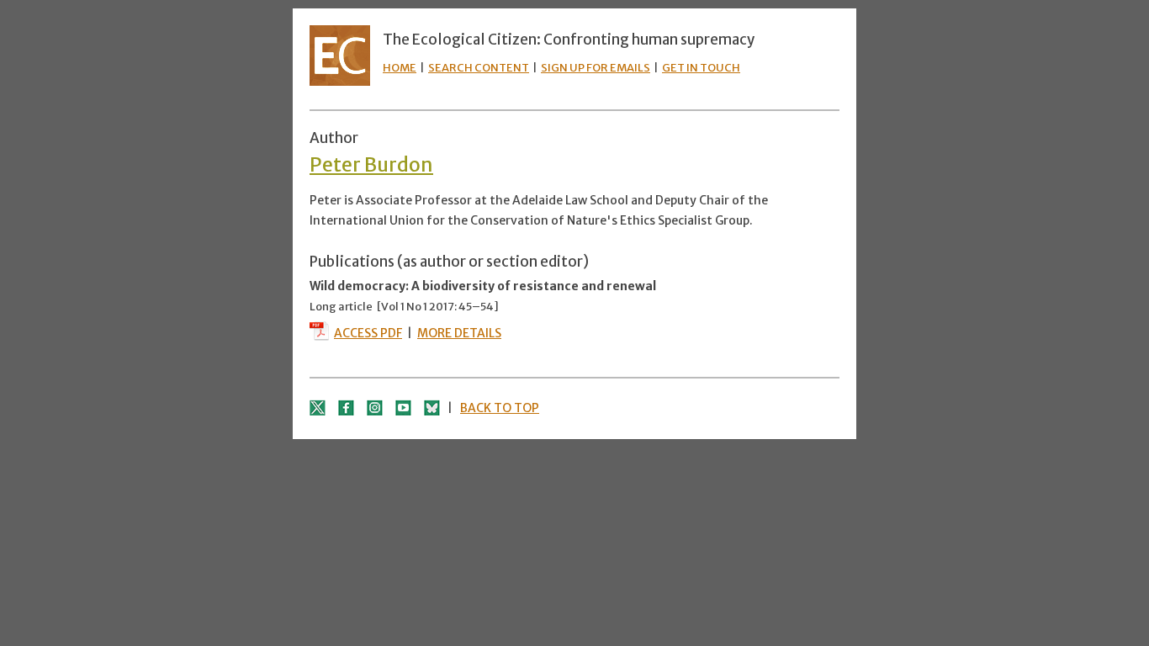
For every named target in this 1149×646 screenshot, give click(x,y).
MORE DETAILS (459, 333)
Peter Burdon (371, 164)
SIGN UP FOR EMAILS (595, 68)
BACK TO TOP (499, 408)
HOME (399, 68)
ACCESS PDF (368, 333)
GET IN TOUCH (701, 68)
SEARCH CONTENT (478, 68)
